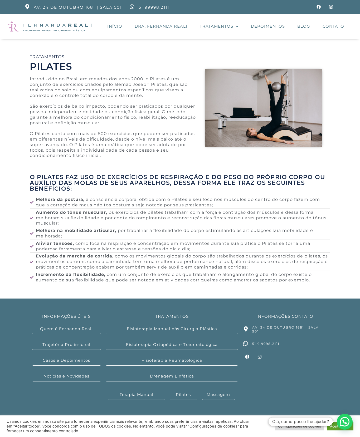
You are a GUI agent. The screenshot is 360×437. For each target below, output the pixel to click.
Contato (333, 26)
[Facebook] (318, 7)
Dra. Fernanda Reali (161, 26)
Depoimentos (268, 26)
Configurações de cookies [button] (299, 426)
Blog (303, 26)
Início (114, 26)
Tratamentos (216, 26)
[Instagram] (331, 7)
